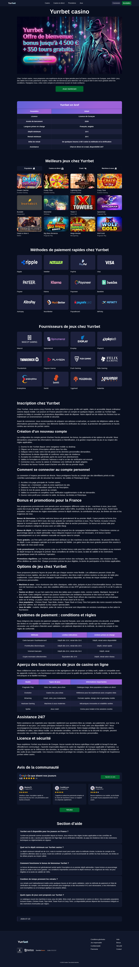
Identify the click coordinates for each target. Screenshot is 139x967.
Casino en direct (55, 168)
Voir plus (69, 810)
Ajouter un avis (110, 777)
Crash (81, 168)
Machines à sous (108, 168)
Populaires (28, 168)
